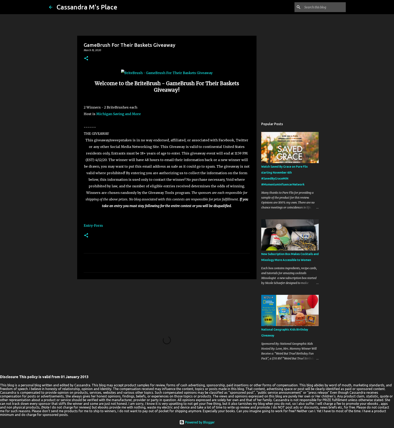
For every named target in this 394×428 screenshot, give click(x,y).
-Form (98, 225)
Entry (88, 225)
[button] (86, 58)
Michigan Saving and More (118, 114)
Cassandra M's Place (86, 7)
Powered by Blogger (199, 422)
